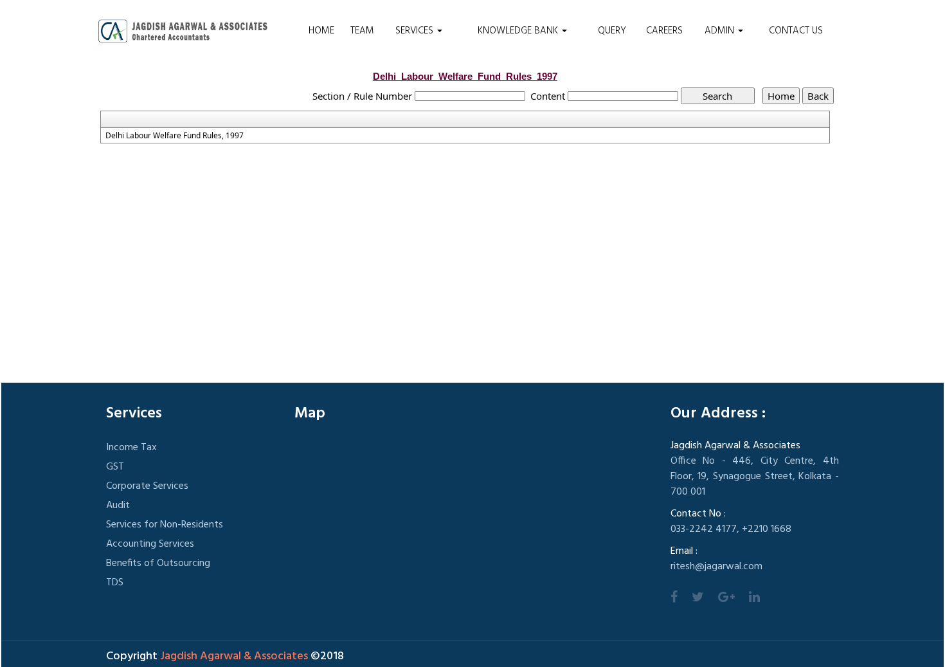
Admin (721, 30)
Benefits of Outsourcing (158, 563)
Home (321, 30)
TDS (114, 582)
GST (115, 467)
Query (612, 30)
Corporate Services (147, 486)
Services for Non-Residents (164, 524)
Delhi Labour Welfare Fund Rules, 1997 (174, 136)
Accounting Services (150, 544)
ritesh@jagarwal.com (716, 566)
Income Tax (131, 447)
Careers (664, 30)
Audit (118, 505)
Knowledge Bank (519, 30)
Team (362, 30)
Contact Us (796, 30)
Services (415, 30)
